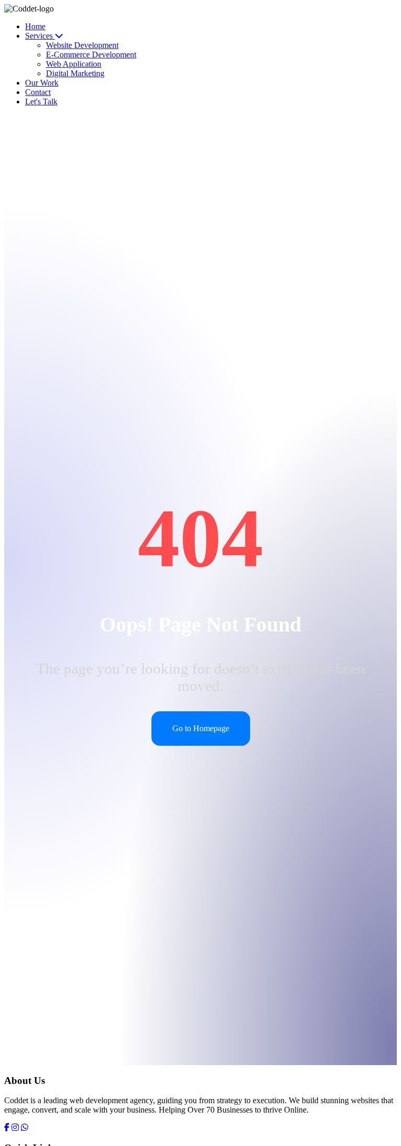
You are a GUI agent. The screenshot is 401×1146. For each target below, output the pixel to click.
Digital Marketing (75, 73)
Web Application (73, 63)
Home (35, 26)
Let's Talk (41, 101)
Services (40, 35)
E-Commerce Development (91, 54)
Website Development (82, 45)
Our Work (41, 82)
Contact (38, 92)
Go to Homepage (200, 728)
